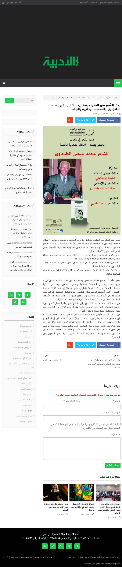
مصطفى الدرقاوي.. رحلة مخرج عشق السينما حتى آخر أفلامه (20, 143)
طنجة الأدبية (114, 114)
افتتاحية (94, 2)
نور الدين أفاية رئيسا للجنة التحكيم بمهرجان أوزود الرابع (18, 190)
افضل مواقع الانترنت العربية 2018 (19, 378)
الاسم (117, 401)
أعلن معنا (28, 353)
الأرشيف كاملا (27, 383)
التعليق (116, 435)
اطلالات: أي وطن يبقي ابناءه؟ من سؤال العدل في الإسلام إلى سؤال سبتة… (19, 178)
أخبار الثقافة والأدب (25, 331)
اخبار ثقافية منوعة (25, 373)
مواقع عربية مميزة (25, 421)
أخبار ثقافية (27, 337)
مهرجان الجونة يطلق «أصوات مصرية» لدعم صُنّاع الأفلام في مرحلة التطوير (20, 155)
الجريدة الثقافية (26, 389)
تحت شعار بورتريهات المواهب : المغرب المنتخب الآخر (21, 233)
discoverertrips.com (113, 564)
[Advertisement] (61, 31)
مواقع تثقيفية (27, 410)
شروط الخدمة (27, 405)
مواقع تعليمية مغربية (24, 416)
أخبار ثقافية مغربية (25, 342)
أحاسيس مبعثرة (26, 326)
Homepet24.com (98, 564)
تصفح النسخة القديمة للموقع (109, 2)
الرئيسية (116, 98)
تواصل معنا (27, 394)
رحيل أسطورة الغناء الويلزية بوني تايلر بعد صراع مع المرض (56, 507)
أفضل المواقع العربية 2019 (22, 358)
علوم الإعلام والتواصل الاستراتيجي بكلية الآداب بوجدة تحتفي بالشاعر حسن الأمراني (109, 508)
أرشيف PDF (84, 2)
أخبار (109, 98)
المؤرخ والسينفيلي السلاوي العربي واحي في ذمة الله (19, 167)
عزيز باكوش (27, 229)
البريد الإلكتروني (72, 401)
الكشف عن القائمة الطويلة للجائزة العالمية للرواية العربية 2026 (20, 266)
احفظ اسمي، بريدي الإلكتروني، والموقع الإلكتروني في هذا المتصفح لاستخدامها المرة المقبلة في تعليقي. (86, 426)
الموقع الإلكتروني (112, 413)
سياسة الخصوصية (25, 400)
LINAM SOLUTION (84, 557)
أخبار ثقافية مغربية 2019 (23, 347)
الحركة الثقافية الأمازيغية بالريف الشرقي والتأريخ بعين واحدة (82, 507)
